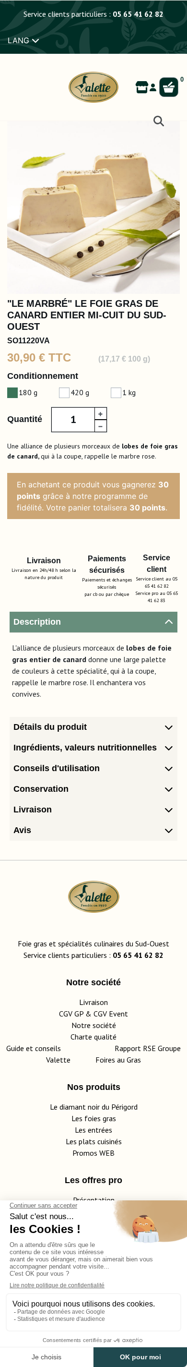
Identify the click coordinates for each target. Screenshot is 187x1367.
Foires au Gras (118, 1060)
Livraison (32, 809)
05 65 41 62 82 (138, 14)
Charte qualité (93, 1036)
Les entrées (93, 1130)
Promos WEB (93, 1153)
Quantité (24, 419)
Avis (22, 830)
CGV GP (71, 1013)
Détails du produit (50, 727)
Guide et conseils (33, 1048)
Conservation (41, 789)
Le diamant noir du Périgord (94, 1107)
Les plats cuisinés (94, 1141)
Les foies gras (93, 1118)
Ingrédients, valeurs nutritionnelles (85, 747)
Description (37, 622)
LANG (20, 40)
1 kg (129, 392)
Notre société (93, 1025)
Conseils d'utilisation (56, 768)
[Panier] (168, 87)
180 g (28, 392)
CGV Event (111, 1013)
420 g (79, 392)
